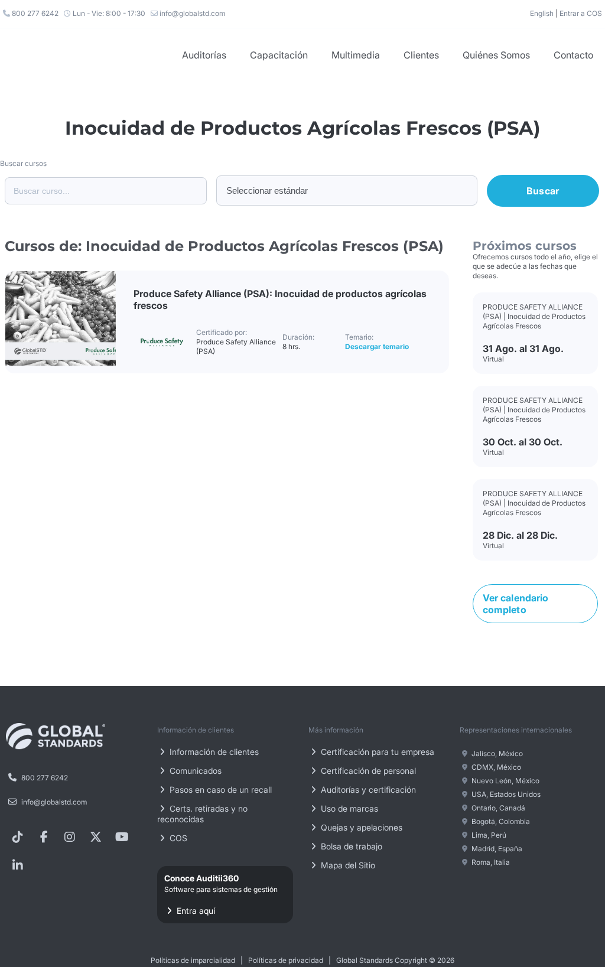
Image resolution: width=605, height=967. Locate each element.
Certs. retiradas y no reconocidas (202, 813)
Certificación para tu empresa (376, 752)
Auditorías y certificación (367, 789)
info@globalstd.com (191, 13)
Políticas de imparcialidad (193, 960)
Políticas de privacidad (285, 960)
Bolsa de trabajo (350, 846)
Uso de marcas (348, 808)
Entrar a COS (581, 13)
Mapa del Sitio (346, 865)
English (542, 13)
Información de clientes (213, 752)
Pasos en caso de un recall (219, 789)
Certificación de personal (367, 771)
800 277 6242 (34, 13)
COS (177, 838)
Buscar (542, 191)
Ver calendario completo (515, 604)
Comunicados (194, 771)
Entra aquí (221, 894)
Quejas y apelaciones (360, 827)
